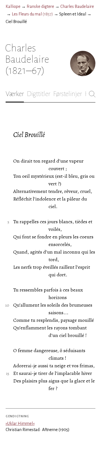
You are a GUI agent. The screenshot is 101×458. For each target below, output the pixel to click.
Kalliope (13, 6)
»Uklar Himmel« (20, 423)
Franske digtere (40, 6)
